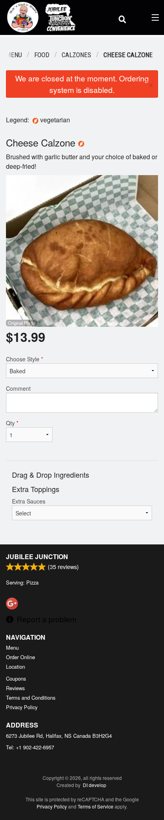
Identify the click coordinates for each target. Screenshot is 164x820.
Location (15, 666)
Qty (12, 423)
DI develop (94, 784)
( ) (142, 17)
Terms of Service (95, 806)
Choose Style (24, 359)
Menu (12, 647)
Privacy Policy (21, 707)
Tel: (30, 747)
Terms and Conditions (30, 697)
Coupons (16, 678)
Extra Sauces (28, 501)
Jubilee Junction (37, 556)
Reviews (15, 688)
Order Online (20, 657)
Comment (18, 388)
